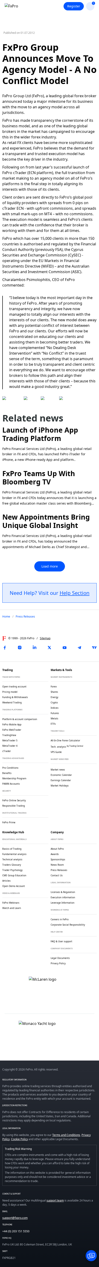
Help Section (75, 592)
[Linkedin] (34, 647)
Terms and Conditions (66, 1135)
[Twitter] (49, 647)
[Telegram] (79, 647)
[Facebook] (4, 647)
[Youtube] (64, 647)
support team (55, 1200)
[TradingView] (94, 647)
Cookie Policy (19, 1139)
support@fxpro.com (15, 1218)
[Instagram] (19, 647)
